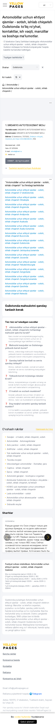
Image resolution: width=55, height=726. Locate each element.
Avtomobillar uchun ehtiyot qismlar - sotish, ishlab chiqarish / (24, 89)
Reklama (7, 672)
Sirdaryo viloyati (36, 136)
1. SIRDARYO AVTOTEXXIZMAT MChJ (25, 125)
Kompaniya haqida (11, 660)
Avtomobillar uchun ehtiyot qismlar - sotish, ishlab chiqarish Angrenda (24, 205)
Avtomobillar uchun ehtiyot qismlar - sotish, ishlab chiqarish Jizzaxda (24, 256)
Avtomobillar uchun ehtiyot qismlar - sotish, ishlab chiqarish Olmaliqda (24, 198)
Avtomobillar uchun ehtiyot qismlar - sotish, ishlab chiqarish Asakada (24, 220)
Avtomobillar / (12, 84)
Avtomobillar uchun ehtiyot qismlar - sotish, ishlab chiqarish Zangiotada (24, 270)
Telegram (37, 694)
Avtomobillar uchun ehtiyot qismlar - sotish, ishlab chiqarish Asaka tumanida (24, 227)
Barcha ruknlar (9, 654)
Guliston (8, 139)
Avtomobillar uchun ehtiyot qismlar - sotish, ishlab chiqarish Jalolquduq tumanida (24, 249)
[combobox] (46, 5)
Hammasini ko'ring (44, 429)
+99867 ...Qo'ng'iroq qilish (18, 161)
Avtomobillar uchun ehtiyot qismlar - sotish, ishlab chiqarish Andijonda (24, 213)
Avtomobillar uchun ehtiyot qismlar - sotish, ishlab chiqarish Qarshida (24, 285)
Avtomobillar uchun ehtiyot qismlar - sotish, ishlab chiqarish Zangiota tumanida (24, 277)
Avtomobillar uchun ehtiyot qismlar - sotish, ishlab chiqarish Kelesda (24, 292)
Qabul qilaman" (27, 722)
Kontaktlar (7, 666)
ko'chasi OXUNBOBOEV (22, 139)
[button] (27, 168)
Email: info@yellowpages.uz (15, 688)
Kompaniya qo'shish (12, 678)
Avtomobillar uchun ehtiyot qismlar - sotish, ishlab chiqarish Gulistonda (24, 241)
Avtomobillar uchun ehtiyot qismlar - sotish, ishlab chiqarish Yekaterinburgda (24, 263)
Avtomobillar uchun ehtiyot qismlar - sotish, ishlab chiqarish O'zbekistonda (24, 191)
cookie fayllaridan (22, 717)
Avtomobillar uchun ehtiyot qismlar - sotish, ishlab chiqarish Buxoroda (24, 234)
